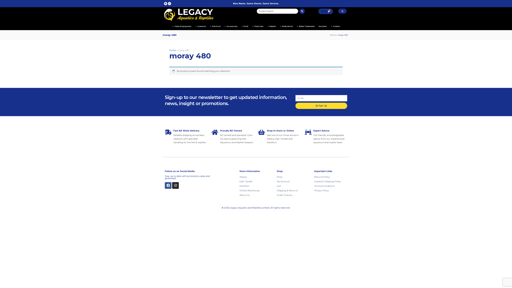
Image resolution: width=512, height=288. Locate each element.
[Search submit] (302, 11)
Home (333, 35)
